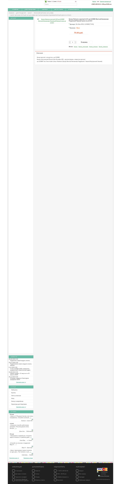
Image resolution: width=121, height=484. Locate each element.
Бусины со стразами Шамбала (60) (22, 82)
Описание (39, 53)
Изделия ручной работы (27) (20, 352)
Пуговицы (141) (16, 220)
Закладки (81, 477)
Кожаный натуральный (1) (19, 205)
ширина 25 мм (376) (17, 106)
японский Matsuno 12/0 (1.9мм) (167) (22, 49)
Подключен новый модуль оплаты (20, 360)
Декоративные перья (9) (19, 328)
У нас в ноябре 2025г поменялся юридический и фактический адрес (20, 369)
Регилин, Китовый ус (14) (19, 214)
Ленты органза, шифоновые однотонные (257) (19, 131)
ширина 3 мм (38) (17, 97)
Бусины (13, 392)
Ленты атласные (16, 395)
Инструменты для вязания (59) (21, 24)
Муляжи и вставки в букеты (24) (21, 311)
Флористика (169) (17, 308)
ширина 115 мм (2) (17, 162)
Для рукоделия (21, 13)
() (75, 1)
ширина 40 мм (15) (17, 109)
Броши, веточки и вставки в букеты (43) (21, 315)
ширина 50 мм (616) (17, 112)
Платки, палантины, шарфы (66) (21, 340)
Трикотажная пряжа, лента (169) (21, 27)
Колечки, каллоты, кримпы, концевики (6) (18, 276)
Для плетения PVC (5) (18, 211)
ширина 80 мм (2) (17, 159)
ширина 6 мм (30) (17, 138)
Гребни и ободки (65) (18, 259)
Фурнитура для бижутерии (19, 404)
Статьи (37, 474)
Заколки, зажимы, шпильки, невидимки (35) (18, 255)
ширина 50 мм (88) (17, 153)
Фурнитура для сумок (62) (19, 33)
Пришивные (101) (17, 241)
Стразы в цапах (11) (17, 235)
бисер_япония (93, 46)
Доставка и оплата (20, 474)
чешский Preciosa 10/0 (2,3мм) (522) (22, 43)
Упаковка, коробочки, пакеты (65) (21, 331)
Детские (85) (15, 223)
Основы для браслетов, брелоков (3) (22, 283)
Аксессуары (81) (16, 349)
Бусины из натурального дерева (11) (22, 64)
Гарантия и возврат (21, 477)
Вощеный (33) (16, 199)
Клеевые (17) (15, 238)
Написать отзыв (28, 458)
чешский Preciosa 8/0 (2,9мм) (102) (22, 46)
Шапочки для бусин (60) (19, 301)
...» (30, 417)
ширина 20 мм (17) (17, 147)
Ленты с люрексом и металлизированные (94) (17, 165)
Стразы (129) (15, 232)
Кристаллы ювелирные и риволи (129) (20, 36)
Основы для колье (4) (18, 280)
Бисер (30, 13)
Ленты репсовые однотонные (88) (21, 115)
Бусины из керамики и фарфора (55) (22, 61)
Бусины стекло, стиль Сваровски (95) (22, 85)
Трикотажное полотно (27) (19, 30)
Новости (37, 470)
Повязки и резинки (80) (18, 252)
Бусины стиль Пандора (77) (20, 88)
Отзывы (37, 477)
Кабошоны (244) (16, 217)
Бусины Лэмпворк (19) (18, 73)
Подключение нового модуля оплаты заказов (21, 364)
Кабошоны (14, 390)
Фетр (12, 398)
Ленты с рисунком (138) (18, 169)
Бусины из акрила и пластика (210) (22, 58)
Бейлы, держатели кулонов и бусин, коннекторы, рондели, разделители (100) (21, 267)
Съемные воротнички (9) (19, 346)
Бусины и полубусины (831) (20, 55)
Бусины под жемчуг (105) (19, 79)
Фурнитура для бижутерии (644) (21, 262)
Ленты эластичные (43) (18, 172)
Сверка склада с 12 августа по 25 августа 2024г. (19, 374)
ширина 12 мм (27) (17, 121)
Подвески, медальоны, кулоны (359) (22, 292)
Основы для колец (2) (18, 286)
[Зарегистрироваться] (105, 1)
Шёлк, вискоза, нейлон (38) (19, 208)
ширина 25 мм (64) (17, 150)
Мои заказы (82, 474)
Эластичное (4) (16, 184)
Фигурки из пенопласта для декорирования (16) (19, 304)
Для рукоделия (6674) (18, 21)
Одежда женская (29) (18, 343)
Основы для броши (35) (18, 298)
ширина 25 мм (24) (17, 124)
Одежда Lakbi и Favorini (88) (20, 337)
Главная (11, 13)
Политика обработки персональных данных (22, 480)
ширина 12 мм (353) (17, 103)
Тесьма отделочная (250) (19, 187)
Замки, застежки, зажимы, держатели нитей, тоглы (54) (21, 271)
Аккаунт (81, 470)
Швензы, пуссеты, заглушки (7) (20, 289)
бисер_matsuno (103, 46)
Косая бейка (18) (16, 175)
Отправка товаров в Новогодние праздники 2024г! (19, 379)
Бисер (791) (15, 40)
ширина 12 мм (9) (17, 144)
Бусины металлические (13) (20, 76)
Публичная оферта (84, 480)
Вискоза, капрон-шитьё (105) (20, 181)
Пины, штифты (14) (17, 295)
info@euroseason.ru (63, 477)
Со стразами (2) (16, 229)
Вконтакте (60, 480)
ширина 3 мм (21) (17, 135)
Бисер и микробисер (17, 401)
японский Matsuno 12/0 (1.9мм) (43, 13)
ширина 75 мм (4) (17, 156)
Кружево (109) (16, 178)
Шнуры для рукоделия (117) (20, 196)
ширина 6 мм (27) (17, 118)
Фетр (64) (14, 190)
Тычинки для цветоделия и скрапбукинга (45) (18, 245)
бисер (75, 46)
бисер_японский (83, 46)
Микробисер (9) (16, 52)
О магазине (18, 470)
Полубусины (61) (16, 91)
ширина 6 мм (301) (17, 100)
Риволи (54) (15, 226)
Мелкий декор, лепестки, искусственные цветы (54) (18, 324)
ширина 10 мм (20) (17, 141)
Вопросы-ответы (40, 480)
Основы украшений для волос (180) (22, 249)
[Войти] (94, 1)
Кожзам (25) (15, 202)
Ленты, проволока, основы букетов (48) (21, 319)
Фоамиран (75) (16, 193)
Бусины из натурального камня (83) (22, 67)
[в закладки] (91, 42)
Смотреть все (21, 382)
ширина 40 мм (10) (17, 127)
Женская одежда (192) (18, 334)
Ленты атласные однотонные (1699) (22, 94)
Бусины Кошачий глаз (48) (19, 70)
